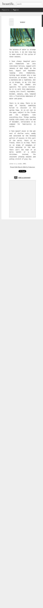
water (22, 22)
